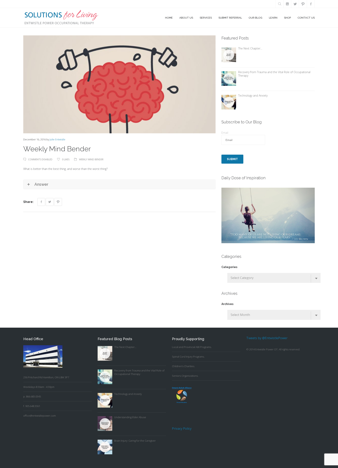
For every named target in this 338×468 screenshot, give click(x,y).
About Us (186, 17)
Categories (229, 267)
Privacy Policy (181, 428)
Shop (287, 17)
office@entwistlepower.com (39, 415)
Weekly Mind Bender (91, 159)
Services (206, 17)
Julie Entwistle (57, 139)
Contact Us (306, 17)
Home (169, 17)
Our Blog (255, 17)
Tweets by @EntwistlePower (267, 338)
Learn (273, 17)
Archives (227, 304)
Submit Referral (230, 17)
